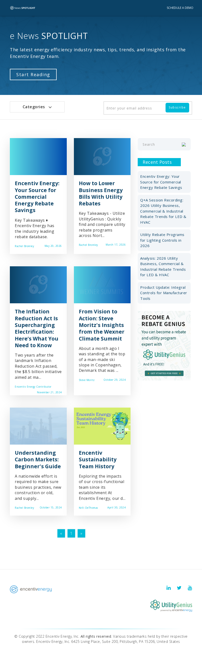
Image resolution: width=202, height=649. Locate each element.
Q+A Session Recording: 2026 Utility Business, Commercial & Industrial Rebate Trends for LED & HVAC (163, 211)
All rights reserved (96, 636)
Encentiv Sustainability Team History (98, 459)
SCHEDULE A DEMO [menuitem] (180, 8)
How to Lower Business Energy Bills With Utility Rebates (101, 193)
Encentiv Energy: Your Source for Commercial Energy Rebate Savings (37, 197)
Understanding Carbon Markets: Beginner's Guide (38, 459)
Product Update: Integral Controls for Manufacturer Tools (163, 293)
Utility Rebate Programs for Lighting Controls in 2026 (162, 240)
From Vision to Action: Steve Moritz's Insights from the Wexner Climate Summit (101, 325)
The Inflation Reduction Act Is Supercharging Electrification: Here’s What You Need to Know (36, 328)
